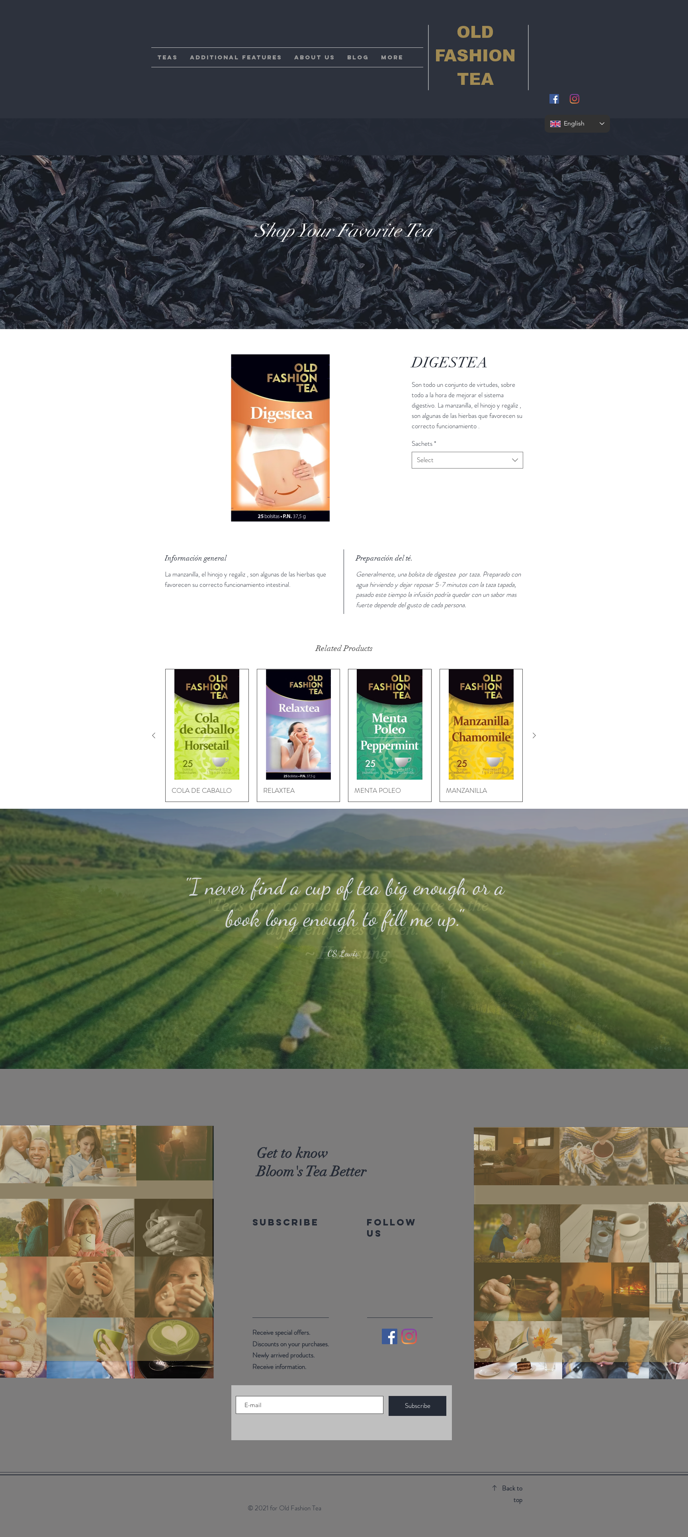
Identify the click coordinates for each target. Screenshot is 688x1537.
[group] (344, 735)
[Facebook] (389, 1336)
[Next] (643, 938)
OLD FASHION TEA (475, 55)
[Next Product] (534, 735)
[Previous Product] (153, 735)
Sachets (424, 443)
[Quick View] (207, 724)
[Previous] (45, 938)
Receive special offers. (281, 1332)
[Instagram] (574, 99)
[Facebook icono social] (554, 99)
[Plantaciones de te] (337, 1049)
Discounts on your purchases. (290, 1344)
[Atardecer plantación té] (351, 1049)
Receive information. (279, 1366)
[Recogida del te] (344, 1049)
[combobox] (467, 460)
